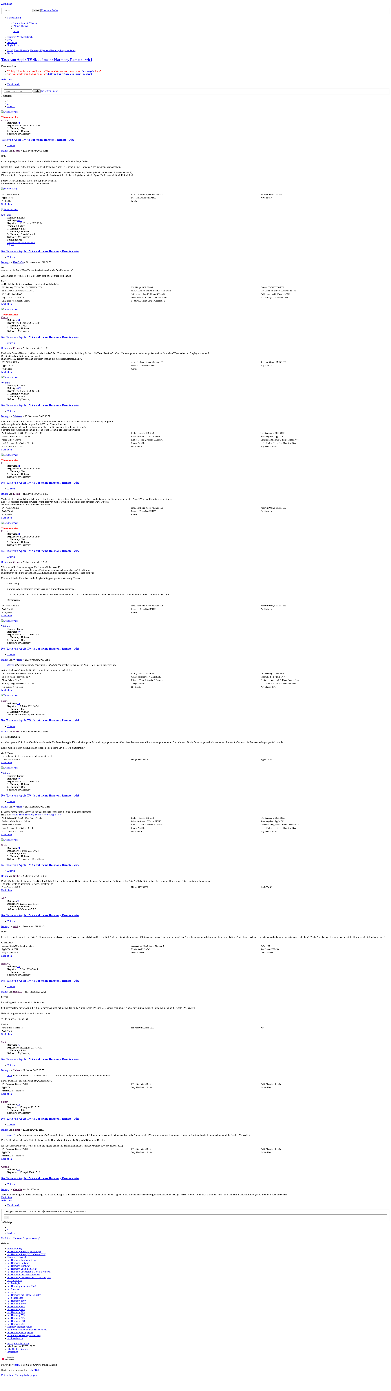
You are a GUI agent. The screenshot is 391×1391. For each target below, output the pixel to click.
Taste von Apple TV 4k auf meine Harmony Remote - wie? (46, 60)
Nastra (4, 700)
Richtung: (68, 1211)
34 (18, 122)
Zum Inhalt (6, 3)
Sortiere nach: (36, 1211)
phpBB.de (35, 1370)
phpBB (16, 1364)
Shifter (4, 1042)
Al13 (3, 898)
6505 (19, 220)
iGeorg (4, 120)
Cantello (5, 1166)
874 (19, 388)
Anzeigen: (9, 1211)
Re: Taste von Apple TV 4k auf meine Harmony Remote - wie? (40, 251)
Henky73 (5, 963)
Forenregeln (88, 71)
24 (18, 703)
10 (18, 1169)
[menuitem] (25, 23)
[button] (11, 106)
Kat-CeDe (6, 215)
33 (18, 966)
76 (18, 1045)
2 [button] (8, 103)
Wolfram (5, 382)
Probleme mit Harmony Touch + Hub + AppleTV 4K (37, 814)
